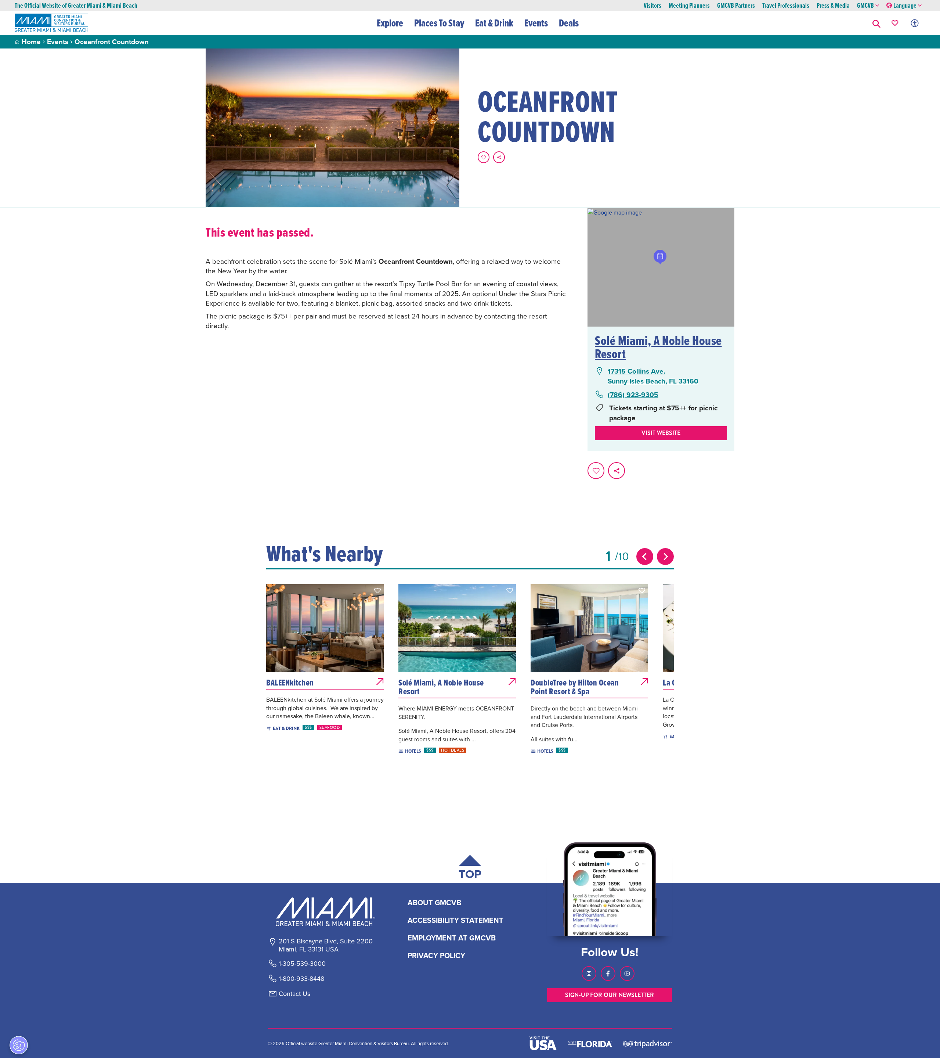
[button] (876, 23)
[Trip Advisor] (647, 1043)
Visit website (660, 433)
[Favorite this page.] (483, 157)
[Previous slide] (644, 556)
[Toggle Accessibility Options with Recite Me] (914, 23)
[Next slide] (665, 556)
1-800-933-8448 (301, 979)
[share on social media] (499, 157)
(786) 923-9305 (633, 395)
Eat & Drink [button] (494, 22)
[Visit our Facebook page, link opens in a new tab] (608, 973)
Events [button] (536, 22)
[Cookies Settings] (19, 1045)
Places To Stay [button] (439, 22)
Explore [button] (390, 22)
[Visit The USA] (543, 1043)
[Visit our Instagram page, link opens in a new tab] (589, 973)
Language (904, 6)
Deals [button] (569, 22)
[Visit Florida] (590, 1043)
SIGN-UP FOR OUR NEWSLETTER (609, 995)
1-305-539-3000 (302, 964)
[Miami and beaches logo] (325, 911)
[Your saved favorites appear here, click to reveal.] (895, 23)
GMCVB (865, 6)
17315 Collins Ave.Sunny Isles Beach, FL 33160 (653, 376)
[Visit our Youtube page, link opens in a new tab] (627, 973)
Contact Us (294, 994)
